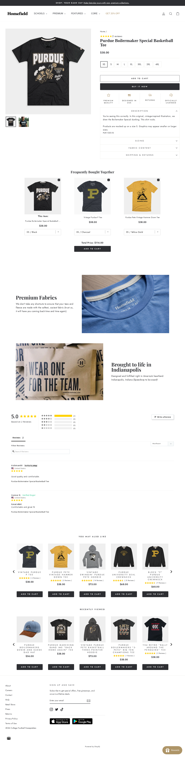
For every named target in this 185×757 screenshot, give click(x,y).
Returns (8, 714)
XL (131, 64)
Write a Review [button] (164, 417)
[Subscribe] (88, 700)
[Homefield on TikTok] (62, 709)
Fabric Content (140, 148)
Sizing (139, 140)
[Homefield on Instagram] (51, 709)
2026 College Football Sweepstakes (20, 728)
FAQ (7, 699)
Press (7, 709)
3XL (148, 64)
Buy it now (140, 86)
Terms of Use (11, 723)
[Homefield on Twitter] (56, 709)
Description (139, 111)
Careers (8, 690)
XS (104, 64)
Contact (8, 695)
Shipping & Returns (140, 155)
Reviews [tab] (16, 437)
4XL (157, 64)
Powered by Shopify (92, 746)
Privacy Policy (11, 718)
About (8, 685)
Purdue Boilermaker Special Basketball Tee (30, 481)
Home (102, 31)
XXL (139, 64)
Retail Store (10, 704)
